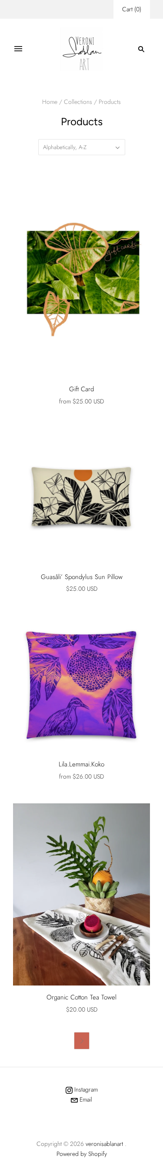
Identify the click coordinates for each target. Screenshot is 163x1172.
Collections (78, 101)
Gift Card (81, 389)
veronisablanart (104, 1143)
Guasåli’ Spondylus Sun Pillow (82, 577)
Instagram (85, 1089)
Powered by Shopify (82, 1153)
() (131, 9)
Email (85, 1099)
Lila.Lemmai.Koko (81, 764)
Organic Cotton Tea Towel (81, 997)
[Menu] (18, 49)
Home (49, 101)
